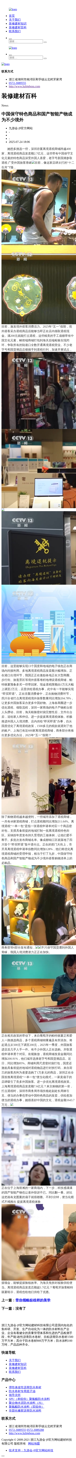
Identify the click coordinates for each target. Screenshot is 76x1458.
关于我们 (15, 19)
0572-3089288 (35, 1429)
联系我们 (15, 31)
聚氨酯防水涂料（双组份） (26, 1406)
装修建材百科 (18, 27)
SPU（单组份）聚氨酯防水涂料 (29, 1398)
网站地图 (34, 1443)
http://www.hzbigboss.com (24, 86)
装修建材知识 (18, 23)
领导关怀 (15, 1395)
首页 (12, 15)
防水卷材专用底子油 (22, 1391)
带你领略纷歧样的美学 (33, 1300)
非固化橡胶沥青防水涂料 (25, 1410)
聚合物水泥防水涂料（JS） (26, 1402)
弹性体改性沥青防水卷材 (25, 1387)
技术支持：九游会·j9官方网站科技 (31, 1450)
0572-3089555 (17, 83)
